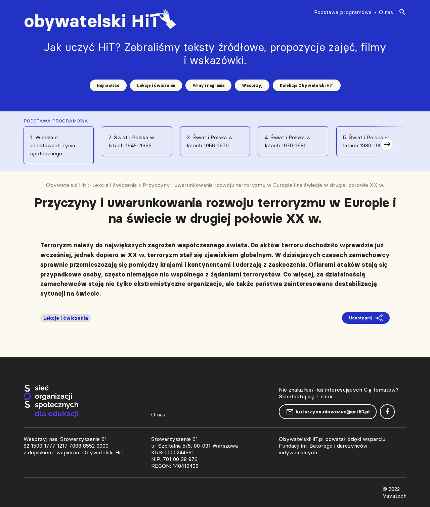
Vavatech (394, 495)
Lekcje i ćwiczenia (156, 85)
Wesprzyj (252, 85)
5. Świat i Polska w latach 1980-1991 (366, 141)
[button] (387, 144)
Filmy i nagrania (208, 85)
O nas (386, 12)
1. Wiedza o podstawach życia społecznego (52, 145)
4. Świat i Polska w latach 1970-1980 (288, 141)
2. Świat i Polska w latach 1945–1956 (131, 141)
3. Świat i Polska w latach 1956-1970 (210, 141)
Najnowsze (108, 85)
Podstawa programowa (343, 12)
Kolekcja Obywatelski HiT (307, 85)
